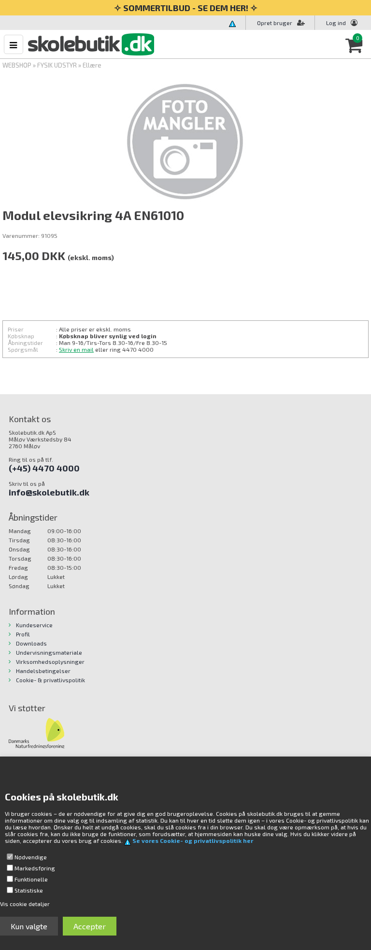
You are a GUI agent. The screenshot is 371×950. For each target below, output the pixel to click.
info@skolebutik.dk (49, 492)
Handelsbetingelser (43, 670)
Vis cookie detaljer (25, 903)
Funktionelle (31, 879)
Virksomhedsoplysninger (50, 661)
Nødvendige (30, 857)
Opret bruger (274, 22)
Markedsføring (34, 868)
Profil (23, 634)
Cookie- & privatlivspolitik (50, 679)
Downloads (31, 643)
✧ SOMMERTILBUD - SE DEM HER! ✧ (185, 7)
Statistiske (28, 890)
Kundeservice (34, 624)
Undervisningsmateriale (49, 652)
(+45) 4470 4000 (44, 468)
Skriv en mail (76, 349)
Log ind (336, 22)
